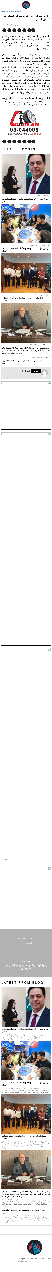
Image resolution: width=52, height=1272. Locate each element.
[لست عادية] (26, 941)
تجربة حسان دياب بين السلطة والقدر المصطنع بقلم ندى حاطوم (24, 200)
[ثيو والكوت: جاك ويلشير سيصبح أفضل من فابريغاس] (26, 965)
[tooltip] (33, 30)
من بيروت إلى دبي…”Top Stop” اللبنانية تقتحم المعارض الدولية (25, 249)
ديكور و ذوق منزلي (7, 11)
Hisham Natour (24, 1261)
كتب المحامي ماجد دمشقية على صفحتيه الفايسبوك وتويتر (23, 361)
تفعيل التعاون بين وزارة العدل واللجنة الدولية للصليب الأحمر (23, 299)
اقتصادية (18, 11)
